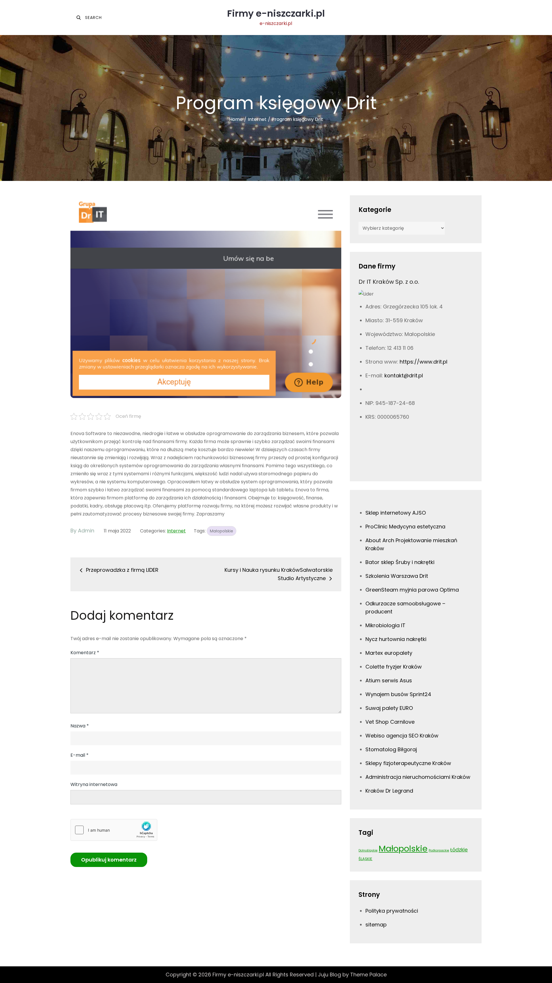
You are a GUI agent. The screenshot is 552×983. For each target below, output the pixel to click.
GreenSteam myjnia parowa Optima (412, 589)
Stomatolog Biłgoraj (391, 749)
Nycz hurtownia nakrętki (395, 639)
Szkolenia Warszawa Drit (396, 576)
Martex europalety (388, 652)
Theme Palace (368, 974)
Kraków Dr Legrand (389, 790)
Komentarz (84, 652)
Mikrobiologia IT (385, 625)
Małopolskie (221, 531)
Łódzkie (459, 849)
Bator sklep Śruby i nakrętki (399, 562)
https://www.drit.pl (423, 361)
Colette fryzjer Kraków (393, 666)
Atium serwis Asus (388, 680)
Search (89, 17)
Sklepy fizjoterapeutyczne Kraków (408, 763)
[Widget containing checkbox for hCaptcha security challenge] (113, 830)
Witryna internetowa (93, 784)
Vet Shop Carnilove (390, 721)
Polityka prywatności (391, 910)
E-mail (79, 755)
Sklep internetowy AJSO (395, 512)
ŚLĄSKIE (365, 859)
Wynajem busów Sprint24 (398, 694)
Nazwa (79, 726)
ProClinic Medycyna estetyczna (405, 526)
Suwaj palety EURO (389, 708)
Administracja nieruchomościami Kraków (417, 777)
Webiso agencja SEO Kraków (401, 735)
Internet (176, 531)
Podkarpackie (439, 850)
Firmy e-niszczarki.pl (276, 13)
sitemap (376, 924)
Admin (86, 530)
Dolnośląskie (368, 850)
